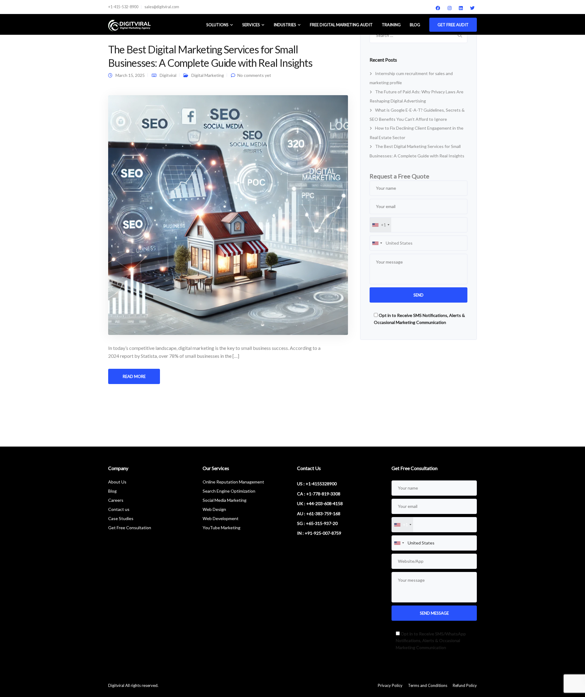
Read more (134, 376)
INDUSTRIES (285, 24)
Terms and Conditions (427, 685)
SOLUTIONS (217, 24)
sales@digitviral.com (161, 7)
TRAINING (391, 24)
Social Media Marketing (224, 500)
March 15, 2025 (130, 75)
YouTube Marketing (221, 527)
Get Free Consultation (129, 527)
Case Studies (120, 518)
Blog (415, 24)
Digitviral (168, 75)
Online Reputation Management (233, 481)
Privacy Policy (390, 685)
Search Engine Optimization (229, 491)
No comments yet (254, 75)
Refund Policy (465, 685)
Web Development (221, 518)
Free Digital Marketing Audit (341, 24)
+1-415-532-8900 (123, 7)
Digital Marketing (207, 75)
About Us (117, 481)
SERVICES (251, 24)
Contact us (118, 509)
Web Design (214, 509)
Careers (115, 500)
